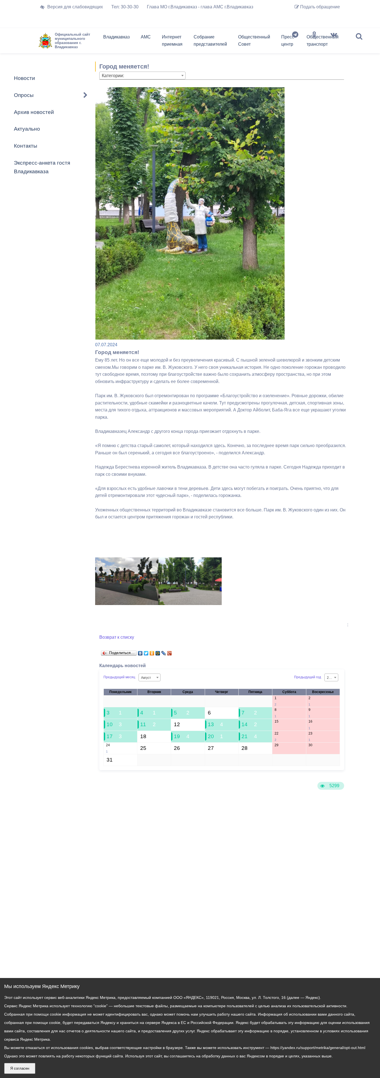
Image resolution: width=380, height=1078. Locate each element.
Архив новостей (34, 112)
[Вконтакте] (334, 42)
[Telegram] (295, 42)
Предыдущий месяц (119, 677)
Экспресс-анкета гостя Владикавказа (42, 167)
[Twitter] (146, 652)
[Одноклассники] (314, 42)
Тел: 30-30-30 (125, 6)
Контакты (25, 146)
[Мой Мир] (158, 652)
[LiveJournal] (164, 652)
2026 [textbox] (331, 678)
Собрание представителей (210, 41)
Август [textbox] (146, 678)
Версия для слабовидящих (75, 6)
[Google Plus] (169, 652)
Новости (24, 78)
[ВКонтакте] (140, 652)
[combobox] (142, 75)
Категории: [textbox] (113, 75)
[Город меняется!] (127, 603)
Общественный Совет (254, 41)
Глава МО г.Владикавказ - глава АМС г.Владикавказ (200, 6)
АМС (146, 37)
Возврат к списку (116, 637)
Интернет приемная (172, 41)
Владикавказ (116, 37)
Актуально (27, 129)
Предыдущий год (307, 677)
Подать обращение (319, 6)
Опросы (24, 95)
